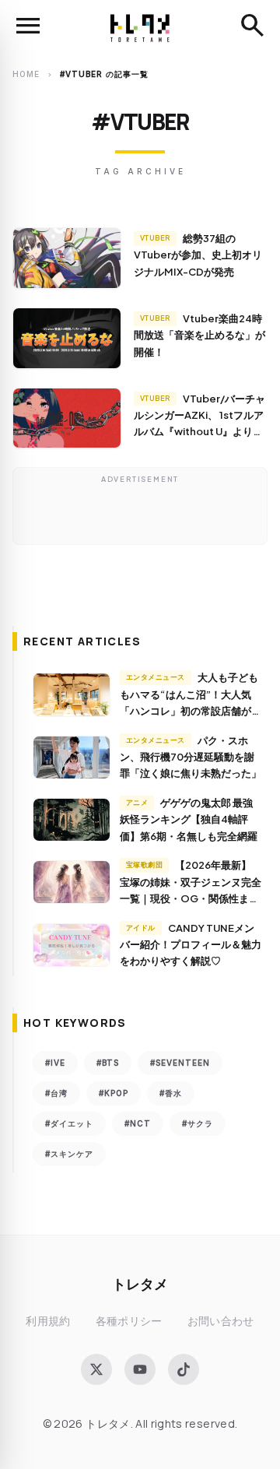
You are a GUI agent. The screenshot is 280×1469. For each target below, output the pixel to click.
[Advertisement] (140, 510)
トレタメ (140, 1283)
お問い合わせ (220, 1320)
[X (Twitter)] (96, 1369)
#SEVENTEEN (180, 1062)
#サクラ (197, 1123)
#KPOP (113, 1093)
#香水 (170, 1093)
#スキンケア (69, 1153)
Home (26, 74)
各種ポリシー (129, 1320)
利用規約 (48, 1320)
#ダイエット (69, 1123)
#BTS (107, 1062)
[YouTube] (140, 1369)
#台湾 (56, 1093)
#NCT (137, 1123)
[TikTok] (183, 1369)
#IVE (55, 1062)
